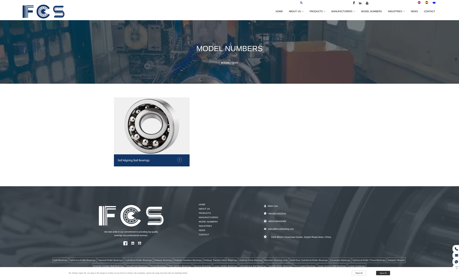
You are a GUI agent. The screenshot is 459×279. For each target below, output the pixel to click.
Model (235, 63)
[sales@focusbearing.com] (455, 254)
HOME (226, 63)
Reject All (358, 273)
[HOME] (43, 12)
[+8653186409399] (455, 248)
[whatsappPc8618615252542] (455, 261)
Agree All (383, 273)
